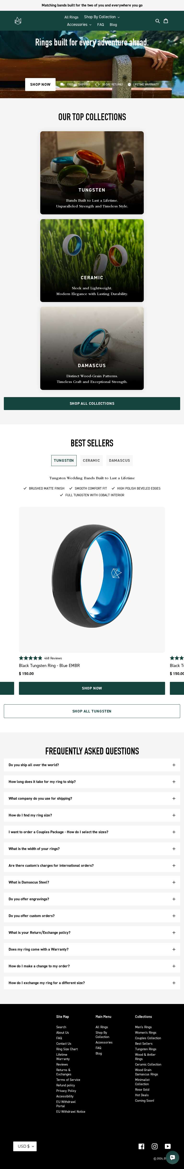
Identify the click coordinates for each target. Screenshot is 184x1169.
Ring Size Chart (67, 1049)
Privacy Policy (66, 1091)
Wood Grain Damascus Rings (146, 1072)
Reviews (62, 1064)
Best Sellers (144, 1043)
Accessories (104, 1042)
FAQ (59, 1038)
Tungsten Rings (145, 1049)
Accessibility (65, 1096)
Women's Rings (145, 1032)
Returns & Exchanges (63, 1072)
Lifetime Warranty (63, 1056)
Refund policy (65, 1085)
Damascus (119, 460)
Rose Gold (142, 1089)
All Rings (102, 1027)
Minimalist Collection (142, 1082)
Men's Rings (143, 1027)
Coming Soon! (144, 1100)
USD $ (24, 1146)
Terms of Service (68, 1080)
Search (61, 1027)
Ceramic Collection (148, 1064)
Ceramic (91, 460)
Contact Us (63, 1043)
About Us (62, 1032)
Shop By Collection (102, 1034)
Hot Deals (142, 1095)
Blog (99, 1053)
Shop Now (92, 688)
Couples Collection (148, 1038)
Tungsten (64, 460)
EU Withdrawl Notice (70, 1111)
